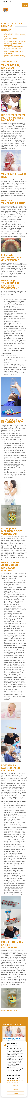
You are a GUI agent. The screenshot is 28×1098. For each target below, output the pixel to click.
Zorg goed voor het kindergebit (13, 46)
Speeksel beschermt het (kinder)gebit (15, 41)
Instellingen (15, 1085)
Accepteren (15, 1093)
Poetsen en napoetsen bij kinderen (14, 55)
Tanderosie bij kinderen (11, 33)
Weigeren (15, 1089)
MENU (25, 5)
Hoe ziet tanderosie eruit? (11, 40)
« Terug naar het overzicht (9, 61)
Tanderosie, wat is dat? (11, 38)
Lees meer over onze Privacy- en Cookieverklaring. (15, 1081)
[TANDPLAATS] (5, 10)
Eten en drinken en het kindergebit (14, 57)
